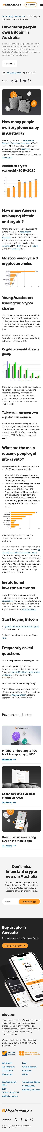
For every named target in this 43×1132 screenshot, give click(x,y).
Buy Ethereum (8, 1067)
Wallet (25, 1074)
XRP (19, 246)
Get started (30, 5)
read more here (29, 609)
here (4, 638)
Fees (24, 1063)
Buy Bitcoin (7, 1063)
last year (25, 149)
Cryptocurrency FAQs (9, 1083)
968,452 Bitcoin (18, 695)
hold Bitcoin (25, 232)
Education (27, 1070)
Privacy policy (28, 1086)
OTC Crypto (7, 1070)
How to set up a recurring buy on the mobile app (19, 839)
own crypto (7, 157)
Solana (35, 246)
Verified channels (10, 1096)
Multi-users (7, 1074)
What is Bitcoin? (29, 1067)
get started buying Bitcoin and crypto (22, 626)
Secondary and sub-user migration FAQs (18, 795)
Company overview (31, 1089)
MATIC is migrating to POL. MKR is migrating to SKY (20, 752)
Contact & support (10, 1092)
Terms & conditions (31, 1082)
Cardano (16, 249)
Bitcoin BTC (20, 16)
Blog (11, 16)
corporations (7, 601)
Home (4, 16)
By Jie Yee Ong (14, 73)
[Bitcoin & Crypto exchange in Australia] (12, 5)
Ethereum (6, 237)
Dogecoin (6, 246)
